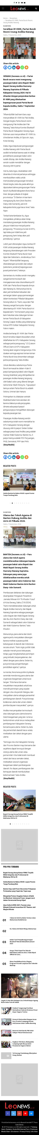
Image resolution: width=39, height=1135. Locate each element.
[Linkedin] (14, 67)
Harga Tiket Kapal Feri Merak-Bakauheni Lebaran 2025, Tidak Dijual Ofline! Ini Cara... (23, 952)
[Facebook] (14, 2)
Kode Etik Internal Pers (21, 1129)
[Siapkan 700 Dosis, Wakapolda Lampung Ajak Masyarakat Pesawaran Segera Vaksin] (6, 1044)
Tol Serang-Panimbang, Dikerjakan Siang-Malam (24, 1054)
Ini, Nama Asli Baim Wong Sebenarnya (23, 929)
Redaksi (9, 1129)
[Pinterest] (18, 67)
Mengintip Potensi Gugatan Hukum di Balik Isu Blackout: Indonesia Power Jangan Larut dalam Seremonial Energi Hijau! (19, 898)
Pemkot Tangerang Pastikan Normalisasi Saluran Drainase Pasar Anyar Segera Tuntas (25, 1010)
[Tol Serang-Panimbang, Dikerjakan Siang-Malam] (6, 1055)
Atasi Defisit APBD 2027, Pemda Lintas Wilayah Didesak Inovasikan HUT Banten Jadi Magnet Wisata (19, 907)
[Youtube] (22, 2)
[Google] (19, 2)
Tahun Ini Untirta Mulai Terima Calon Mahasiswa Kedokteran (23, 919)
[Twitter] (16, 2)
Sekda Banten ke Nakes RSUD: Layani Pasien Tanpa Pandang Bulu (18, 494)
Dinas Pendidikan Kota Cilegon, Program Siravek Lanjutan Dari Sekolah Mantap (23, 963)
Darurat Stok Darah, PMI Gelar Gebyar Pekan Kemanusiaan (23, 1031)
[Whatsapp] (22, 67)
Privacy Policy (25, 1131)
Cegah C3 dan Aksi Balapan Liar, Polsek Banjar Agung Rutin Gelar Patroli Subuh (19, 1001)
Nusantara (7, 26)
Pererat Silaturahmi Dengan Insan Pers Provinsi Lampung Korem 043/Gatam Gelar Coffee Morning (24, 1021)
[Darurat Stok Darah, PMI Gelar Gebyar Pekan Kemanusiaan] (6, 1033)
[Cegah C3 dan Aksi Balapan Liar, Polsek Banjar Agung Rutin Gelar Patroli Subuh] (19, 986)
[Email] (24, 2)
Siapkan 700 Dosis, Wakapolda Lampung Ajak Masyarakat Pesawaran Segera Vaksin (23, 1044)
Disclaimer (15, 1131)
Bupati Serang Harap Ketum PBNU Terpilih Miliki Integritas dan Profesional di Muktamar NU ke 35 (18, 816)
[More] (26, 67)
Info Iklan (34, 1131)
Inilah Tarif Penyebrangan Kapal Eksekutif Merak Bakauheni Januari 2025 (22, 941)
